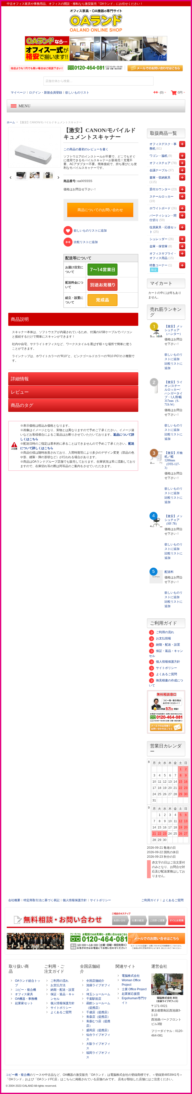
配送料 (169, 572)
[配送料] (156, 576)
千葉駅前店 (93, 998)
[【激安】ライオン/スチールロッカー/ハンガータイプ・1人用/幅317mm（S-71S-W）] (156, 387)
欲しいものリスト (77, 92)
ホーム (11, 122)
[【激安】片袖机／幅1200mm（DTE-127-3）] (156, 457)
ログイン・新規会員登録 (45, 92)
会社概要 (14, 900)
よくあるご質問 (166, 674)
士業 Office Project (134, 989)
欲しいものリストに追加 (173, 357)
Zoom (34, 147)
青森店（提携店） (98, 1016)
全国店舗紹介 (95, 980)
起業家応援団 (131, 993)
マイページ (18, 92)
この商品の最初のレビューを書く (86, 149)
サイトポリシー (166, 668)
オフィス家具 (24, 994)
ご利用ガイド (150, 900)
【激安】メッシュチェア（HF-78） (173, 519)
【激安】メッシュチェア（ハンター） (173, 330)
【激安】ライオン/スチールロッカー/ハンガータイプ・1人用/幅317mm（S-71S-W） (173, 393)
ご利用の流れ (165, 632)
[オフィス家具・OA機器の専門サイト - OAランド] (96, 20)
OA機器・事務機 (26, 998)
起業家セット (24, 1003)
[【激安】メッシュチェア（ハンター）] (156, 331)
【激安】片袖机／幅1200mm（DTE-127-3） (173, 460)
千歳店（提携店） (98, 1012)
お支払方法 (58, 985)
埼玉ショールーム (98, 994)
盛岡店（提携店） (98, 1030)
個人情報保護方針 (168, 661)
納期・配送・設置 (168, 644)
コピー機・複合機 (18, 1074)
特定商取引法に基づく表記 (42, 900)
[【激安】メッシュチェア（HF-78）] (156, 521)
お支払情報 (163, 638)
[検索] (149, 81)
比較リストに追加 (173, 366)
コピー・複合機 (25, 989)
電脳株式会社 (131, 975)
